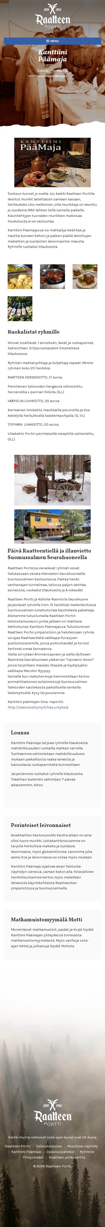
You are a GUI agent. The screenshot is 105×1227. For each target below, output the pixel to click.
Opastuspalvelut (60, 1152)
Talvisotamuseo (49, 1146)
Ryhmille (87, 1152)
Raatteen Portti (18, 1146)
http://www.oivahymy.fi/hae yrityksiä (38, 707)
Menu (54, 41)
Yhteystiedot (33, 1157)
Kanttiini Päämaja (26, 1152)
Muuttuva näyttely (82, 1146)
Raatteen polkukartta (67, 1157)
